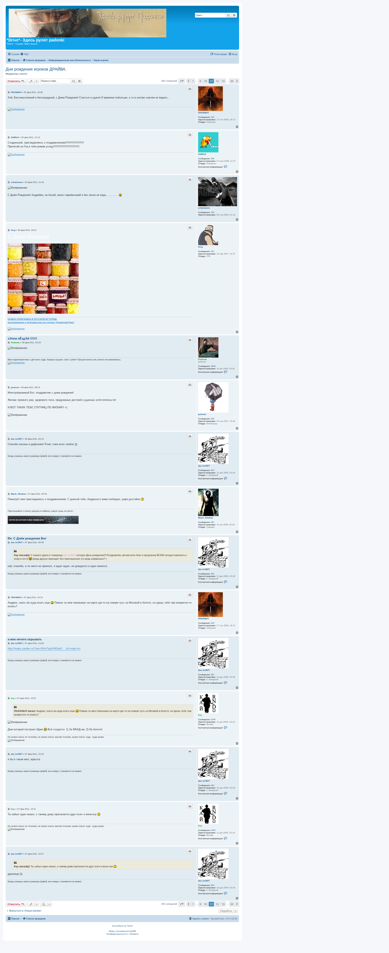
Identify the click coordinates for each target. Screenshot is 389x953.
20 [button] (231, 81)
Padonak (202, 359)
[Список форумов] (156, 22)
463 (212, 470)
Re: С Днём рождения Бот (27, 538)
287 (212, 522)
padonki (23, 74)
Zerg (200, 247)
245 (212, 117)
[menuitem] (24, 54)
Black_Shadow (205, 518)
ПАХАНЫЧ (203, 113)
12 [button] (217, 81)
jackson (202, 414)
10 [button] (205, 81)
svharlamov (204, 208)
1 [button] (193, 81)
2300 (213, 719)
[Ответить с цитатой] (189, 88)
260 (212, 158)
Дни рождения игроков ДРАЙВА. (36, 69)
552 (212, 251)
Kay (200, 715)
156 (212, 212)
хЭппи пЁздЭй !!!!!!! (22, 338)
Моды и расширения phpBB (122, 931)
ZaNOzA (202, 154)
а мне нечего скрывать (25, 639)
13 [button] (223, 81)
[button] (182, 81)
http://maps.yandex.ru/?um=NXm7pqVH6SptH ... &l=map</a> (44, 648)
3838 (213, 366)
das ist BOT (204, 466)
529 (212, 419)
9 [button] (200, 81)
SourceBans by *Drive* (122, 926)
